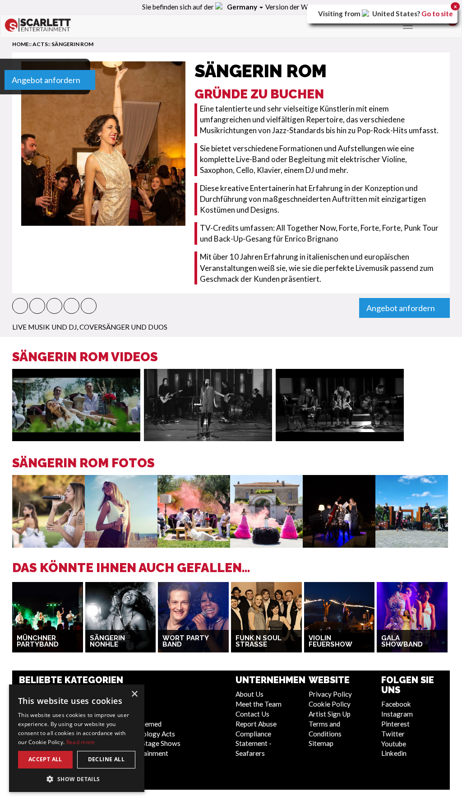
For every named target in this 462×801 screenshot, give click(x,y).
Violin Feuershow (330, 641)
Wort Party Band (185, 641)
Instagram (397, 714)
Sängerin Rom (72, 44)
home (20, 44)
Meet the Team (259, 704)
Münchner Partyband (38, 641)
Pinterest (395, 724)
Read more (80, 742)
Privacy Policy (330, 694)
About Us (249, 694)
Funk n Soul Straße (259, 641)
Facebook (396, 704)
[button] (20, 306)
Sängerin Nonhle (107, 641)
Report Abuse (256, 724)
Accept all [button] (45, 759)
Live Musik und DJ (44, 327)
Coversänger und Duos (123, 327)
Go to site (437, 13)
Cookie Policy (330, 704)
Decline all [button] (106, 759)
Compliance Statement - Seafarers (254, 744)
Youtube (393, 744)
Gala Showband (402, 641)
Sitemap (321, 743)
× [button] (134, 694)
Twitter (393, 734)
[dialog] (76, 738)
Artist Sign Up (330, 714)
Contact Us (252, 714)
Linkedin (394, 753)
